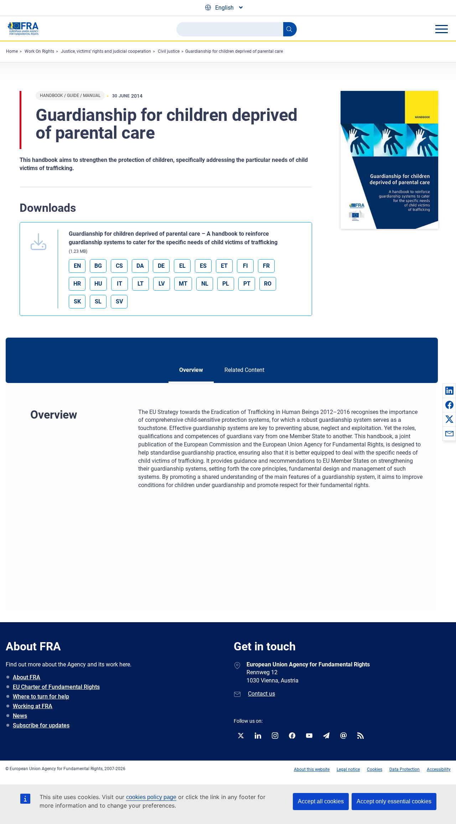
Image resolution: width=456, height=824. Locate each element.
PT (246, 283)
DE (161, 265)
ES (203, 265)
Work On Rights (39, 51)
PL (225, 283)
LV (162, 283)
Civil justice (169, 51)
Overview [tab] (191, 370)
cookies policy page (151, 797)
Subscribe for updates (41, 725)
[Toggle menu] (441, 28)
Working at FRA (32, 706)
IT (119, 283)
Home (12, 51)
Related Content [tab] (244, 370)
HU (98, 283)
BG (98, 265)
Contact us (261, 693)
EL (182, 265)
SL (98, 301)
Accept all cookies (321, 801)
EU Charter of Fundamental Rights (56, 687)
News (20, 715)
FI (245, 265)
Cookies (374, 769)
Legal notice (348, 769)
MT (183, 283)
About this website (312, 769)
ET (224, 265)
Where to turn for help (41, 696)
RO (267, 283)
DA (140, 265)
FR (266, 265)
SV (119, 301)
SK (77, 301)
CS (119, 265)
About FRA (26, 677)
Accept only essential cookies (394, 801)
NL (204, 283)
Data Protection (404, 769)
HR (77, 283)
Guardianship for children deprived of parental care (234, 51)
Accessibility (439, 769)
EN (77, 265)
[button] (449, 390)
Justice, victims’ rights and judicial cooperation (106, 51)
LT (141, 283)
